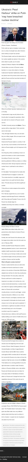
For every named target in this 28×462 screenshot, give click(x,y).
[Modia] (14, 2)
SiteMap (4, 459)
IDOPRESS (9, 23)
